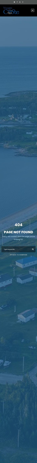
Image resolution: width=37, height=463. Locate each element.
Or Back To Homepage (18, 255)
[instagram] (22, 2)
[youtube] (19, 2)
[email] (14, 2)
